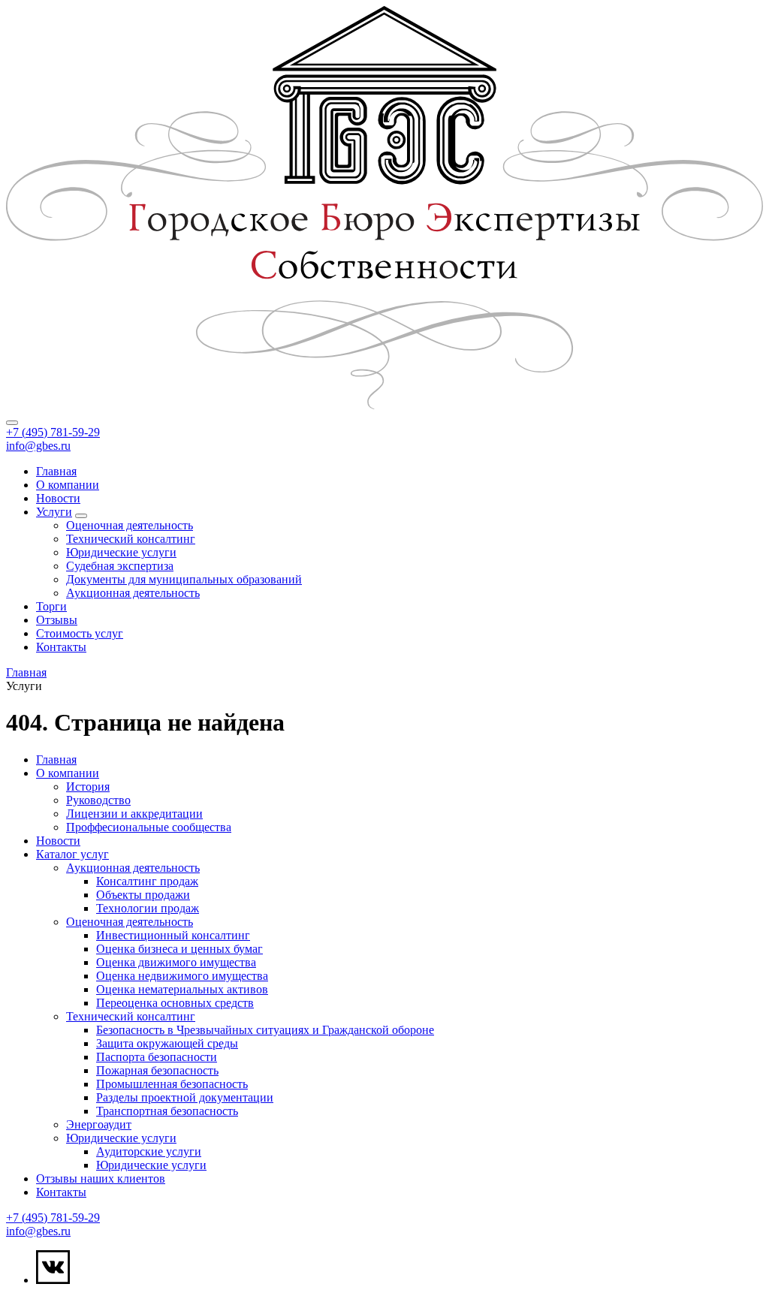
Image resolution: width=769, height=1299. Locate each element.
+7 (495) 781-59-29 (53, 432)
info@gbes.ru (38, 445)
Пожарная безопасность (157, 1070)
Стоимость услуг (79, 633)
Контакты (61, 646)
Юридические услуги (121, 552)
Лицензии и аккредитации (134, 813)
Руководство (98, 800)
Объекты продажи (143, 894)
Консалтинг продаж (147, 881)
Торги (51, 606)
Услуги (54, 511)
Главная (56, 471)
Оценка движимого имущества (176, 962)
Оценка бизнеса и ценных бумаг (179, 948)
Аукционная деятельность (133, 592)
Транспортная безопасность (167, 1111)
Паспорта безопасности (156, 1056)
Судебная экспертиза (119, 565)
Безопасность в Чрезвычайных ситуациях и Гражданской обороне (265, 1029)
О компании (67, 484)
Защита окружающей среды (167, 1043)
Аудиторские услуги (148, 1151)
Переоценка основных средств (175, 1002)
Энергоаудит (98, 1124)
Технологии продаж (147, 908)
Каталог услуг (72, 854)
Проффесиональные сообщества (148, 827)
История (88, 786)
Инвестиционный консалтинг (173, 935)
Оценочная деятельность (129, 525)
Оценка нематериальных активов (182, 989)
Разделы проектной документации (184, 1097)
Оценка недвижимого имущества (182, 975)
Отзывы (56, 619)
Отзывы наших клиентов (100, 1178)
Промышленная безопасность (172, 1083)
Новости (58, 498)
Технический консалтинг (130, 538)
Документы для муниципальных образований (184, 579)
